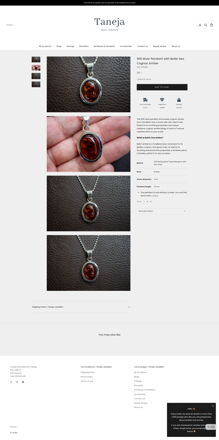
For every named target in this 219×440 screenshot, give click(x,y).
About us (176, 46)
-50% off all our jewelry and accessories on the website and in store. (109, 3)
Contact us (142, 46)
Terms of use (87, 381)
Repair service (159, 46)
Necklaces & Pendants (104, 46)
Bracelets (83, 46)
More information (146, 211)
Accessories (126, 46)
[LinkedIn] (23, 382)
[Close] (213, 406)
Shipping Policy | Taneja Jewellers (47, 307)
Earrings (70, 46)
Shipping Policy (88, 372)
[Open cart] (211, 24)
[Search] (205, 25)
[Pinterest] (150, 201)
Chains (155, 195)
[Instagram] (17, 382)
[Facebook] (144, 201)
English (9, 25)
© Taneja (13, 433)
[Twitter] (147, 201)
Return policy (87, 376)
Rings (59, 46)
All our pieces (45, 46)
